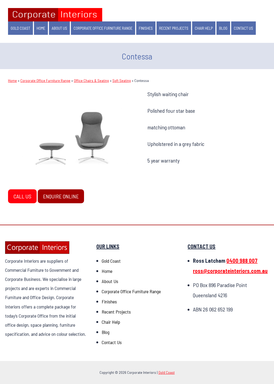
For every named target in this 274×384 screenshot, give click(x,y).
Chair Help (204, 28)
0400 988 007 (241, 260)
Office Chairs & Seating (91, 80)
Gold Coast (20, 28)
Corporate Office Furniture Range (103, 28)
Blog (223, 28)
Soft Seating (121, 80)
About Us (59, 28)
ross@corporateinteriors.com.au (230, 271)
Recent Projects (173, 28)
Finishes (146, 28)
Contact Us (243, 28)
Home (41, 28)
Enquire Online (61, 196)
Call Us (22, 196)
